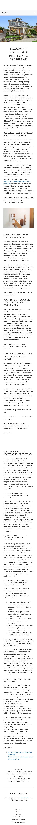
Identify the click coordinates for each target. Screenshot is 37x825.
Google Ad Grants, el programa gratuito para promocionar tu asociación (19, 774)
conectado (25, 798)
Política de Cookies (18, 816)
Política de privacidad (18, 819)
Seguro (19, 769)
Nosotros (18, 814)
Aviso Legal (18, 809)
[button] (34, 12)
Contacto (18, 812)
